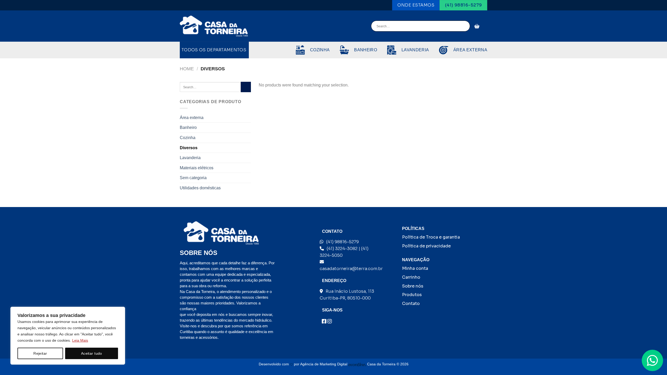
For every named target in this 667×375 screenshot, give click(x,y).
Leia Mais (80, 340)
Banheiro (188, 127)
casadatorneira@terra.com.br (351, 268)
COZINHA (320, 50)
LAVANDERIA (415, 50)
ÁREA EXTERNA (470, 50)
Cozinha (187, 137)
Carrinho (411, 277)
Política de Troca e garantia (431, 237)
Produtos (412, 294)
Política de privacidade (426, 246)
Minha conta (415, 268)
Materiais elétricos (196, 168)
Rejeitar (40, 353)
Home (187, 68)
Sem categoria (193, 178)
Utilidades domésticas (200, 188)
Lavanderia (190, 157)
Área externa (191, 117)
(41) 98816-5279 (342, 242)
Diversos (188, 148)
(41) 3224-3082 (342, 248)
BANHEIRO (365, 50)
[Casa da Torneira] (214, 26)
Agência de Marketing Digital (324, 364)
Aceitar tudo (91, 353)
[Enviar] (465, 26)
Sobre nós (412, 286)
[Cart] (477, 26)
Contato (411, 303)
